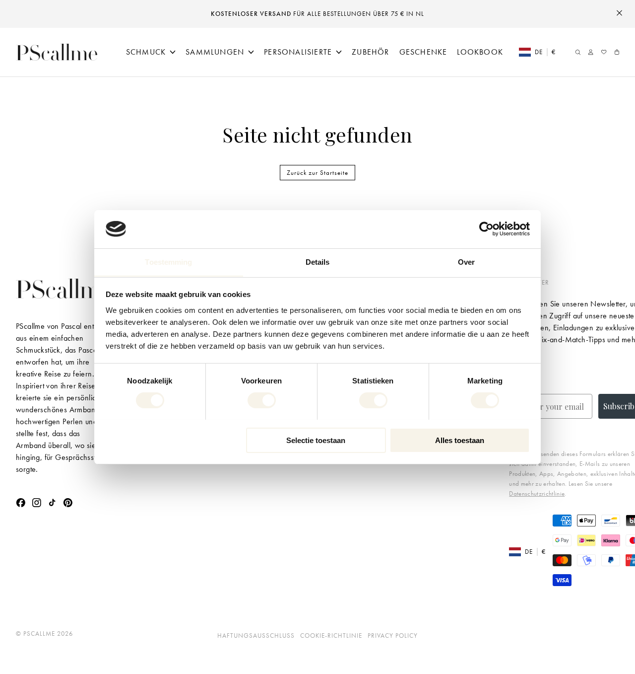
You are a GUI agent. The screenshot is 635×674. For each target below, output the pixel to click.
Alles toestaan (459, 440)
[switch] (262, 400)
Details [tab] (318, 261)
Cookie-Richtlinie (331, 635)
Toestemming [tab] (168, 261)
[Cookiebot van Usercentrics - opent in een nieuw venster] (486, 229)
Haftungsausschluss (256, 635)
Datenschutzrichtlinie (537, 493)
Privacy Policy (393, 635)
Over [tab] (466, 261)
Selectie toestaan (315, 440)
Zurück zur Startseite (317, 172)
